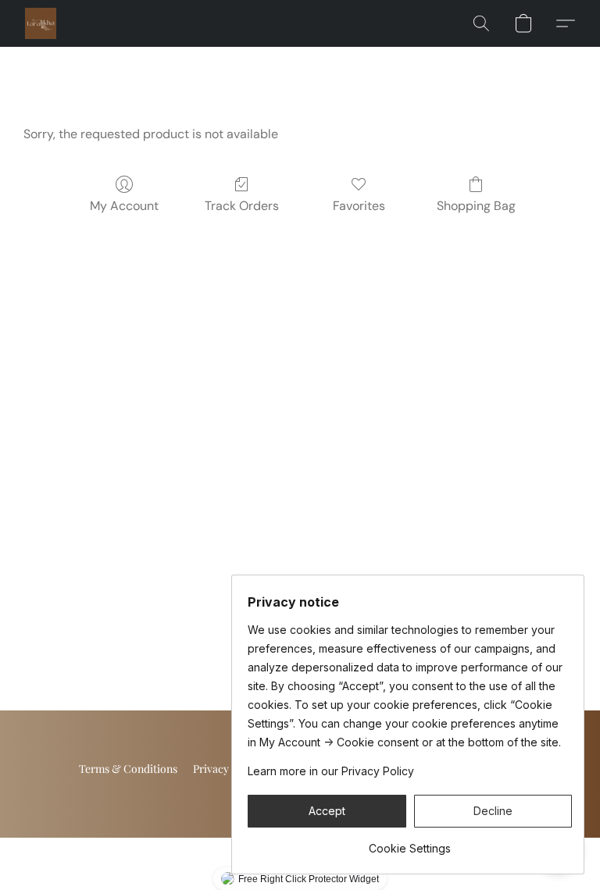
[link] (410, 843)
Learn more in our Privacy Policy (331, 771)
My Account (124, 206)
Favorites (359, 206)
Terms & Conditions (128, 768)
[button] (40, 23)
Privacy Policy (227, 768)
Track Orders (242, 206)
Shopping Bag (476, 206)
